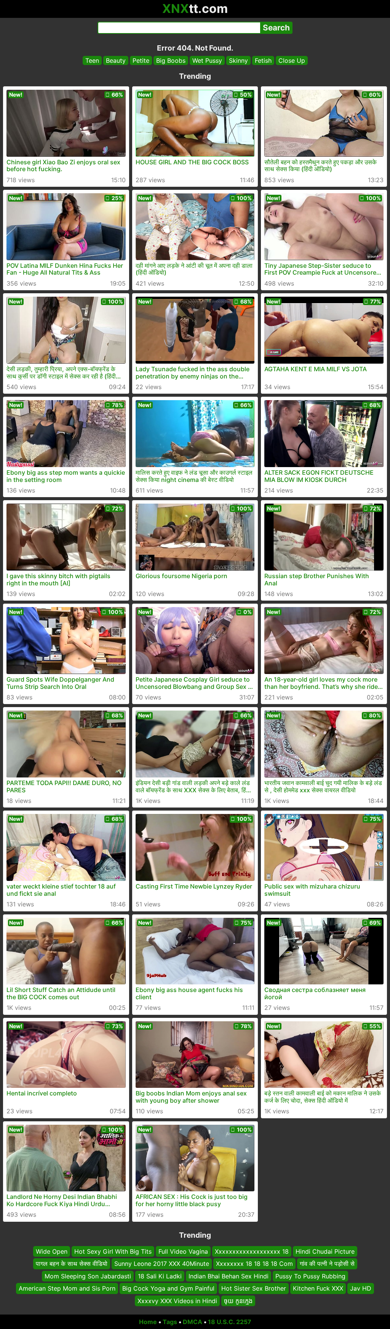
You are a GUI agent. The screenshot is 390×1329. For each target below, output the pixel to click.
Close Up (291, 60)
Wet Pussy (207, 60)
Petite (141, 60)
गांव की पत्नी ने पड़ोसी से (327, 1263)
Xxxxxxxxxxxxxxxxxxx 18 (252, 1251)
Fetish (263, 60)
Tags (170, 1321)
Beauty (116, 60)
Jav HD (360, 1288)
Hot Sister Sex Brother (253, 1288)
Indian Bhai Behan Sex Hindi (229, 1276)
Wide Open (51, 1251)
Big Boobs (170, 60)
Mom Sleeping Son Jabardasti (88, 1276)
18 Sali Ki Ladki (160, 1276)
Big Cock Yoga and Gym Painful (168, 1288)
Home (148, 1321)
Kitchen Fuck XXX (318, 1288)
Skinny (238, 60)
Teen (92, 60)
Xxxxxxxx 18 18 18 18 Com (254, 1263)
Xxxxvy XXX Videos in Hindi (177, 1300)
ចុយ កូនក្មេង (238, 1300)
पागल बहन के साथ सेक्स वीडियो (71, 1263)
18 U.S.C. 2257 (229, 1321)
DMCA (192, 1321)
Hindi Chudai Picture (325, 1251)
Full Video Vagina (183, 1251)
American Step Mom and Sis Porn (67, 1288)
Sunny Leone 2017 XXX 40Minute (161, 1263)
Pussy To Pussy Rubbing (310, 1276)
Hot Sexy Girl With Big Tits (113, 1251)
